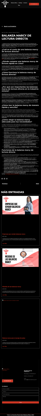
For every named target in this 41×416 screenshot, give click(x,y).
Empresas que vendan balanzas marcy (13, 234)
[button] (2, 179)
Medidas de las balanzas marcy (11, 286)
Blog (19, 5)
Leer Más (4, 243)
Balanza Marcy (16, 32)
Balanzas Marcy (14, 2)
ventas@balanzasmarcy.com (12, 174)
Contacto (25, 2)
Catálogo (20, 2)
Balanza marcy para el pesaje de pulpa (13, 338)
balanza (10, 32)
